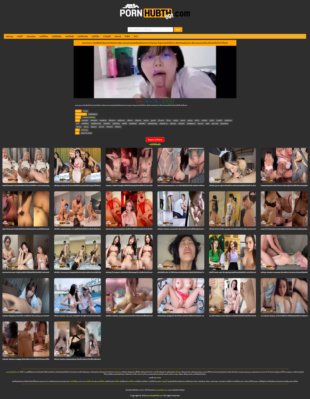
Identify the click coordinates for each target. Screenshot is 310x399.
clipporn (93, 127)
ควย (77, 124)
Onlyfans (86, 117)
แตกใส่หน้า (94, 120)
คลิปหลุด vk (163, 124)
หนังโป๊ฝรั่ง (69, 36)
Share (149, 101)
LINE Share (168, 101)
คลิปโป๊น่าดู (116, 124)
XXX (136, 36)
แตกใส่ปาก (103, 120)
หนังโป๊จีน (95, 36)
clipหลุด (78, 127)
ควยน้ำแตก (228, 120)
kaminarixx (224, 124)
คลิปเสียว (142, 124)
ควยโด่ (212, 120)
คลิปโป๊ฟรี (107, 124)
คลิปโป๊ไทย (85, 124)
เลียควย (129, 120)
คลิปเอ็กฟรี (132, 124)
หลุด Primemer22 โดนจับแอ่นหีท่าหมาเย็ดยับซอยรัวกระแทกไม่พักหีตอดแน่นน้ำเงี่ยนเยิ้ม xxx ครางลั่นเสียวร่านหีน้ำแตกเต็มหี (40, 229)
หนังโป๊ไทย (43, 36)
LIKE (140, 101)
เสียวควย (112, 120)
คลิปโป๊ (20, 36)
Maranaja (84, 130)
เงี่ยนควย (138, 120)
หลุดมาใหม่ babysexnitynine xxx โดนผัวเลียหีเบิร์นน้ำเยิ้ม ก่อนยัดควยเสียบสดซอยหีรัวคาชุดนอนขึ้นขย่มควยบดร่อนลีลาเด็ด (195, 185)
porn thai (215, 124)
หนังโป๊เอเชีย (83, 36)
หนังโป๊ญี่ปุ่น (57, 36)
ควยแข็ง (219, 120)
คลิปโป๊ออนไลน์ (96, 124)
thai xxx (200, 124)
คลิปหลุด (9, 36)
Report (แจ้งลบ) (155, 139)
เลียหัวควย (121, 120)
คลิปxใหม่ (181, 124)
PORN (127, 36)
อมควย (146, 120)
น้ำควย (169, 120)
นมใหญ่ (175, 120)
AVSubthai (31, 36)
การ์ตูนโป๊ (107, 36)
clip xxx (101, 127)
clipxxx (86, 127)
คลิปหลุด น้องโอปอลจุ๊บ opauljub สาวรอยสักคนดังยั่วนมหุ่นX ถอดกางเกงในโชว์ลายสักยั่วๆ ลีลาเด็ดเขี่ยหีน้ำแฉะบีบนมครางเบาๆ (248, 229)
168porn (118, 127)
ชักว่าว (197, 120)
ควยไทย (204, 120)
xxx (25, 372)
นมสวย (183, 120)
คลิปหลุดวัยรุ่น (152, 124)
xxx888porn (191, 124)
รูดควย (153, 120)
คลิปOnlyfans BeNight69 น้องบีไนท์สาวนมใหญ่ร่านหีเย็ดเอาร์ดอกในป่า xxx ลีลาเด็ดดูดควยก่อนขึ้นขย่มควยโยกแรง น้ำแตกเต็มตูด (197, 316)
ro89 (207, 124)
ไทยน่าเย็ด (85, 120)
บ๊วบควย (161, 120)
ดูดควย (190, 120)
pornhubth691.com (12, 372)
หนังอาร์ (118, 36)
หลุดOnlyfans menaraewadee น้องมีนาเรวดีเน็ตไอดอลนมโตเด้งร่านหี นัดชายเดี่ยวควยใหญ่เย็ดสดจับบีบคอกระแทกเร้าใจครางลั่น (146, 229)
